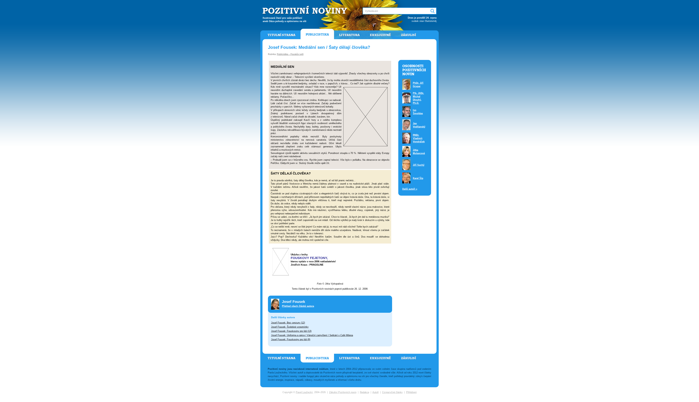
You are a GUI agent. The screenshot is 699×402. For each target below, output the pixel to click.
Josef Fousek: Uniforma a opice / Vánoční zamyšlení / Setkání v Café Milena (312, 335)
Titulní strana (281, 35)
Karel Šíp (418, 178)
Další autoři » (409, 189)
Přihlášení (411, 392)
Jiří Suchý (418, 165)
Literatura (349, 35)
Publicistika (317, 34)
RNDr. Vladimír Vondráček (419, 138)
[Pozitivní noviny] (305, 10)
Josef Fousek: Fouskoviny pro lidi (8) (290, 339)
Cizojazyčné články (392, 392)
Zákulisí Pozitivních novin (342, 392)
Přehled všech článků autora (298, 306)
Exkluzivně (380, 35)
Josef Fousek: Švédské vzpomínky (290, 326)
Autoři (375, 392)
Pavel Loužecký (304, 392)
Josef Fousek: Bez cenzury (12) (288, 322)
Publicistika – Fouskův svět (290, 54)
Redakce (364, 392)
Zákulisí (408, 35)
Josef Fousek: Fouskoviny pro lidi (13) (291, 331)
